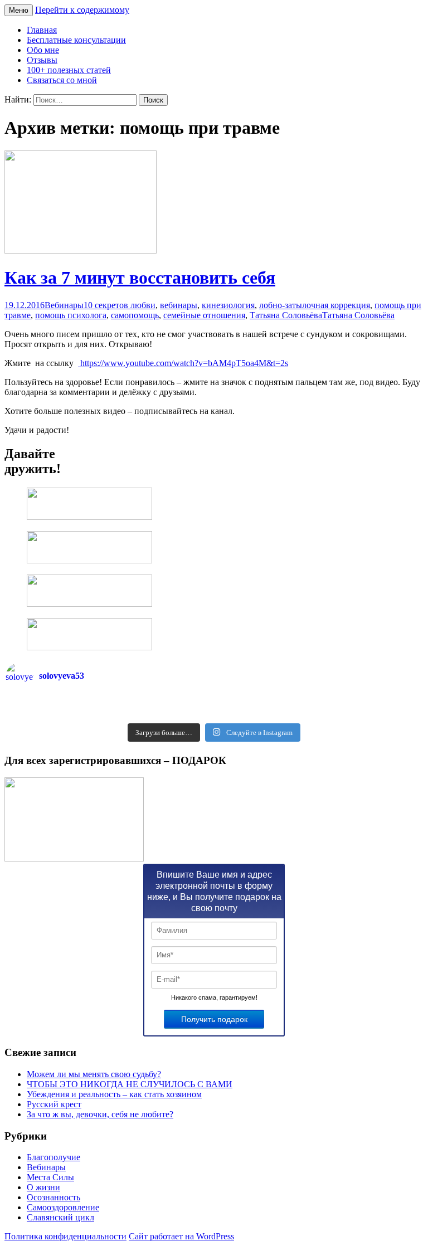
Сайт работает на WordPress (181, 1236)
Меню (18, 10)
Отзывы (42, 60)
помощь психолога (70, 315)
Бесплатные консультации (76, 40)
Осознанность (53, 1197)
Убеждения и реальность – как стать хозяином (114, 1094)
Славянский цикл (60, 1217)
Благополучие (53, 1157)
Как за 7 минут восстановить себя (139, 277)
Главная (42, 30)
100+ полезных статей (69, 70)
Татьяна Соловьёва (286, 315)
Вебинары (64, 305)
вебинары (178, 305)
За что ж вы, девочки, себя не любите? (100, 1114)
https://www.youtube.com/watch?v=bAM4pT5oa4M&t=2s (183, 363)
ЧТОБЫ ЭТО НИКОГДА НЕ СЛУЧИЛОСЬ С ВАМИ (129, 1084)
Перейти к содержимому (82, 9)
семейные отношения (204, 315)
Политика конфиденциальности (65, 1236)
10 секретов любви (119, 305)
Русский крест (54, 1104)
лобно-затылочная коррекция (314, 305)
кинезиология (228, 305)
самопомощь (135, 315)
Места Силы (50, 1177)
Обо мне (43, 50)
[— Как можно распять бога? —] (318, 713)
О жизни (43, 1187)
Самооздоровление (63, 1207)
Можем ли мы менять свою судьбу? (94, 1074)
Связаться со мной (62, 80)
